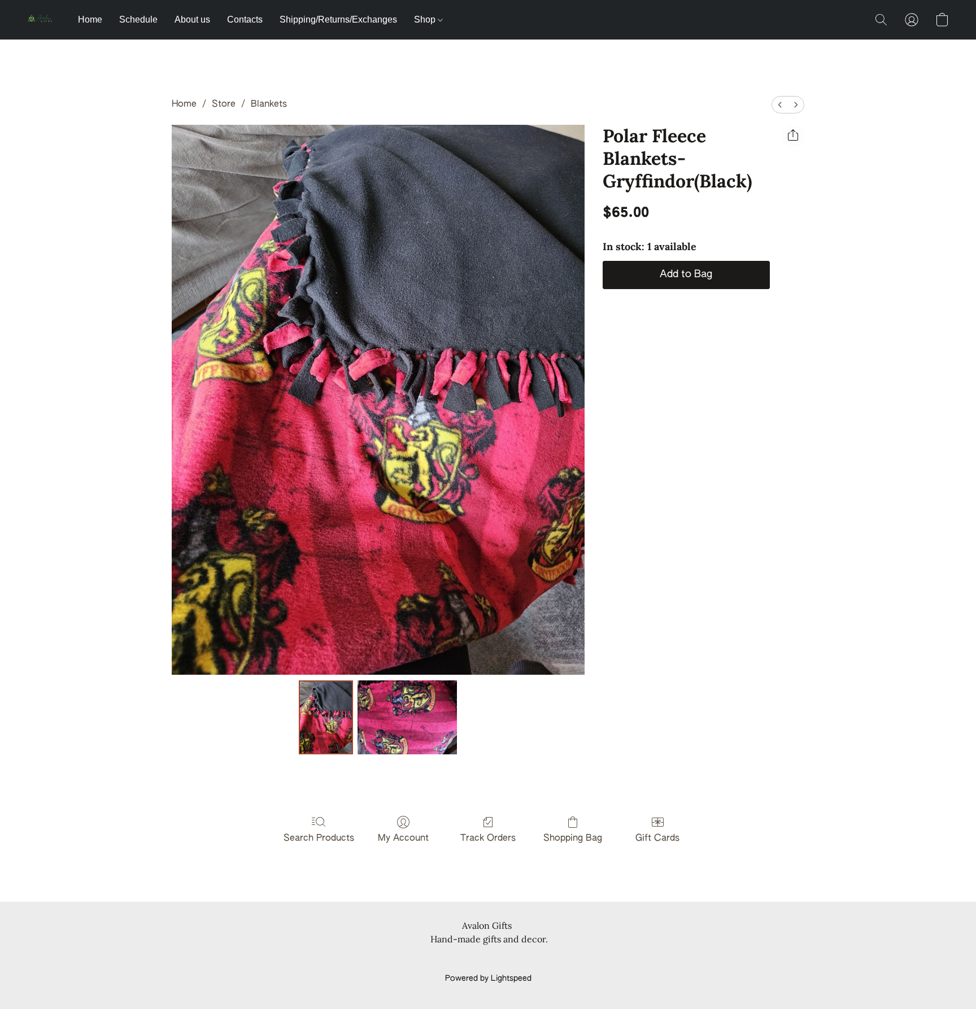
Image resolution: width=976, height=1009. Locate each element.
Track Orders (488, 838)
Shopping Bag (572, 838)
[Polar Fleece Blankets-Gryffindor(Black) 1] (407, 717)
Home (90, 19)
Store (224, 104)
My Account (403, 838)
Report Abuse (488, 959)
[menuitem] (780, 105)
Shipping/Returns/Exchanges (338, 19)
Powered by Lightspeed (488, 978)
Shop (426, 19)
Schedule (138, 19)
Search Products (319, 838)
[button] (41, 20)
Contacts (245, 19)
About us (192, 19)
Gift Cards (657, 838)
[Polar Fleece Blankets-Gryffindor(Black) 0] (326, 717)
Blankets (269, 104)
